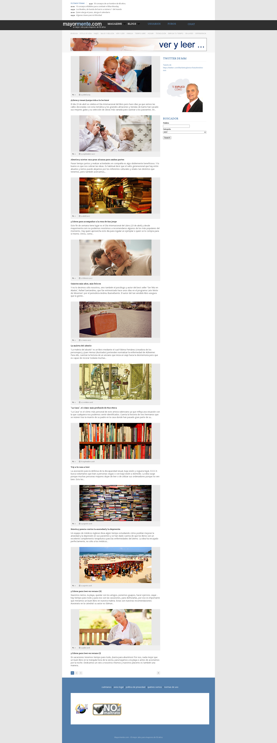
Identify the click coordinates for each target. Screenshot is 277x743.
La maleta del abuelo (81, 345)
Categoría (167, 129)
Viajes (96, 33)
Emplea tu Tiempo (175, 33)
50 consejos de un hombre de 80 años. (110, 3)
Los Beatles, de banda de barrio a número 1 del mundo (99, 9)
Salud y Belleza (107, 33)
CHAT (191, 24)
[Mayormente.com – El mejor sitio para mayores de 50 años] (84, 24)
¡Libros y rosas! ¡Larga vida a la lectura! (90, 100)
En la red (189, 33)
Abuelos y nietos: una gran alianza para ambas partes (97, 159)
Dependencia (200, 33)
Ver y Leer (120, 33)
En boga (74, 33)
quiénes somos (155, 687)
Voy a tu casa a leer (80, 467)
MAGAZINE (115, 23)
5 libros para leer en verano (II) (86, 591)
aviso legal (118, 687)
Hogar (151, 33)
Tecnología (161, 33)
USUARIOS (154, 23)
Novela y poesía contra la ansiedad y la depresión (95, 529)
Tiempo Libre (140, 33)
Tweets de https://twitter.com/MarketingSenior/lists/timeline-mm (183, 68)
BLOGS (132, 23)
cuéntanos (106, 687)
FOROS (172, 23)
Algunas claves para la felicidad (89, 15)
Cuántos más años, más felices (86, 283)
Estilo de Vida (86, 33)
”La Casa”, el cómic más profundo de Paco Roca (94, 407)
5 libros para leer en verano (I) (86, 653)
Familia (130, 33)
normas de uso (171, 687)
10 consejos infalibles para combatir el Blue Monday (97, 6)
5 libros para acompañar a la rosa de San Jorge (94, 221)
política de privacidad (135, 687)
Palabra (166, 123)
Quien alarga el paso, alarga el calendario (93, 12)
